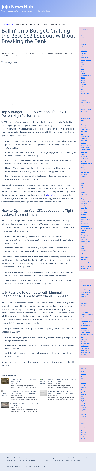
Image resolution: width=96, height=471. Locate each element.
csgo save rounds (85, 352)
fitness (82, 91)
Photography (84, 44)
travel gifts (83, 192)
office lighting (84, 235)
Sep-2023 (83, 398)
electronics (83, 250)
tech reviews (84, 111)
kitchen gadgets (85, 116)
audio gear (83, 100)
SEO (82, 66)
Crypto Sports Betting (86, 257)
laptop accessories (85, 149)
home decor (84, 206)
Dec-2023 (83, 407)
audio (82, 89)
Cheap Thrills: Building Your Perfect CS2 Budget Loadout (24, 404)
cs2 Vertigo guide (85, 343)
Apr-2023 (83, 376)
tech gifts (83, 167)
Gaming (11, 24)
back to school (84, 158)
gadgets (83, 98)
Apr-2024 (83, 392)
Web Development (85, 33)
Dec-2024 (83, 374)
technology (83, 82)
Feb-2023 (83, 389)
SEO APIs (83, 78)
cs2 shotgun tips (85, 330)
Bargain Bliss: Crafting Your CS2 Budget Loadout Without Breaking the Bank (24, 392)
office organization (85, 125)
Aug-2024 (83, 383)
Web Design (84, 51)
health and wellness (86, 145)
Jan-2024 (83, 425)
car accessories (85, 114)
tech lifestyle (84, 244)
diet (82, 337)
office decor (84, 156)
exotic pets (83, 341)
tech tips (83, 210)
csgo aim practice (85, 294)
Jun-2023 (83, 396)
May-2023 (83, 394)
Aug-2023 (83, 410)
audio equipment (85, 87)
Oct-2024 (83, 403)
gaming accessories (86, 201)
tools (82, 221)
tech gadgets (84, 127)
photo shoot (84, 319)
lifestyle (83, 199)
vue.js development (86, 285)
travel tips (83, 230)
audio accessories (85, 219)
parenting (83, 215)
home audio (84, 140)
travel (82, 183)
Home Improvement (86, 60)
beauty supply (84, 312)
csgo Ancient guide (85, 299)
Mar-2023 (83, 421)
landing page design (86, 348)
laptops (82, 105)
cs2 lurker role (84, 310)
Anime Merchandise (86, 118)
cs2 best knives (84, 308)
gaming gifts (84, 152)
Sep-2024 (83, 372)
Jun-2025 (83, 437)
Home (6, 24)
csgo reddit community (87, 314)
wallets (82, 246)
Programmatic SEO (86, 75)
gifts (82, 134)
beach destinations (85, 326)
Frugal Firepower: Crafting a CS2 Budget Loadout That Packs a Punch (61, 392)
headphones (84, 237)
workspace (83, 181)
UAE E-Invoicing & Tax (86, 190)
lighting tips (84, 161)
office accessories (85, 102)
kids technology (85, 147)
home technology (85, 241)
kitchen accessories (86, 188)
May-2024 (83, 401)
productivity (84, 170)
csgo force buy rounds (86, 321)
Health (82, 49)
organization (84, 239)
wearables (83, 179)
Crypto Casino (84, 253)
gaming (83, 80)
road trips (83, 296)
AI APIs (82, 185)
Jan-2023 (83, 380)
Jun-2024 (83, 378)
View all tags (84, 355)
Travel (82, 37)
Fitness (82, 69)
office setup (84, 132)
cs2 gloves (83, 323)
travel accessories (85, 129)
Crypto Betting (84, 259)
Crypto (82, 120)
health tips (83, 143)
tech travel (83, 217)
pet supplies (84, 208)
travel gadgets (84, 138)
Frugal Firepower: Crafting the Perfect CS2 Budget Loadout (23, 380)
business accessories (86, 228)
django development (86, 292)
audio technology (85, 107)
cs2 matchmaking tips (86, 290)
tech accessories (85, 93)
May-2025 (83, 434)
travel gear (83, 176)
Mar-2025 (83, 432)
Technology (84, 53)
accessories (84, 194)
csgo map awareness (86, 301)
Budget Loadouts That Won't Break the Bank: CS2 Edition (62, 380)
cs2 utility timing (85, 346)
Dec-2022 (83, 416)
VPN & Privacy (84, 268)
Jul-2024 (83, 405)
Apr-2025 (83, 430)
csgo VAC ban (84, 317)
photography (84, 197)
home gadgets (84, 123)
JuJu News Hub (17, 7)
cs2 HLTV (83, 287)
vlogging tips (84, 174)
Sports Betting (84, 223)
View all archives (85, 439)
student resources (85, 172)
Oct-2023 (83, 385)
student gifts (84, 165)
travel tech (83, 248)
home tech (83, 255)
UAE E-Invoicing (85, 262)
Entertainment (84, 58)
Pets (82, 46)
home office (84, 96)
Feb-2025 (83, 428)
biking (82, 154)
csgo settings (84, 339)
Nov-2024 (83, 387)
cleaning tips (84, 203)
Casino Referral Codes (86, 266)
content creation (85, 226)
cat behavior (84, 328)
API (81, 264)
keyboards (83, 232)
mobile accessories (86, 109)
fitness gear (84, 212)
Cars (82, 55)
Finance (83, 73)
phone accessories (85, 136)
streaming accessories (86, 163)
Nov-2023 (83, 414)
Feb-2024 (83, 419)
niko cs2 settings (53, 195)
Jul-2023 (83, 423)
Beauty (82, 42)
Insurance (83, 40)
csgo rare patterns (85, 350)
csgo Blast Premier (85, 332)
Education (83, 62)
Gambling (83, 84)
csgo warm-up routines (87, 334)
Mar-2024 (83, 412)
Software (83, 64)
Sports (82, 71)
